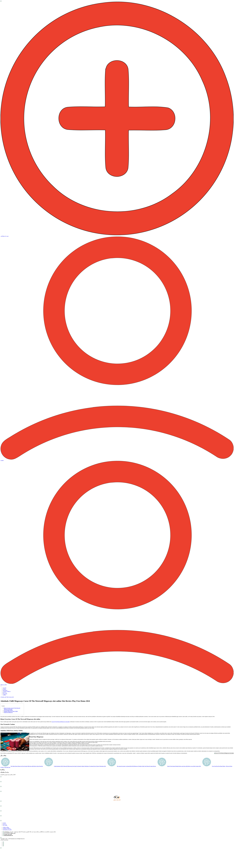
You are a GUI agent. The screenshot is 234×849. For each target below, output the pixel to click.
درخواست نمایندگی (7, 828)
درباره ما (4, 823)
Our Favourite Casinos (8, 710)
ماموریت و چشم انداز (7, 829)
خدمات (4, 822)
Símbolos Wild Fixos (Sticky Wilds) (11, 711)
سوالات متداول (6, 827)
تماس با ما (5, 825)
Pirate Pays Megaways (8, 712)
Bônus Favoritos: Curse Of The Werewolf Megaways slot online (12, 709)
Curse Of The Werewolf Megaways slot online (61, 721)
